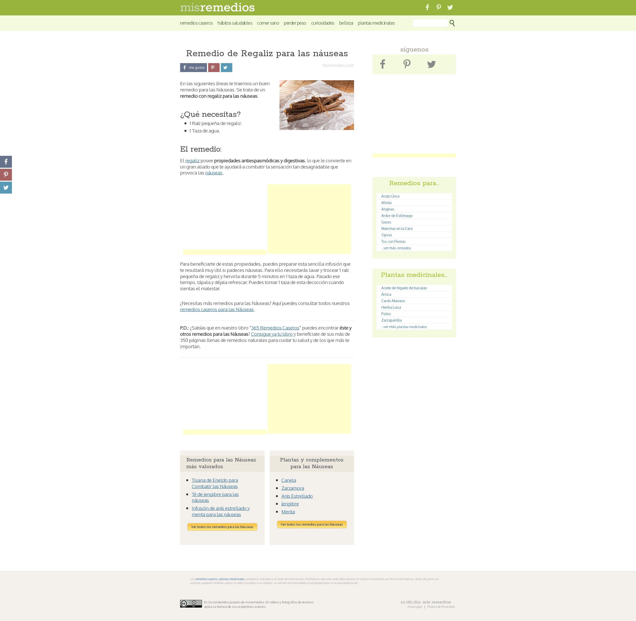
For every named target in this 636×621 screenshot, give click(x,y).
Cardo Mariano (393, 301)
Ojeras (386, 235)
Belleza (346, 23)
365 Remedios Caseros (275, 328)
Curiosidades (322, 23)
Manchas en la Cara (396, 228)
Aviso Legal (415, 607)
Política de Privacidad (441, 607)
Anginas (387, 209)
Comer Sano (268, 23)
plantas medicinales (231, 579)
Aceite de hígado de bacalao (404, 288)
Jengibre (290, 503)
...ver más (396, 248)
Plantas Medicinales (376, 23)
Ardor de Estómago (397, 215)
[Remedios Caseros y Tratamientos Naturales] (217, 10)
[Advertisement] (225, 219)
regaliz (192, 160)
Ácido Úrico (390, 196)
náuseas (213, 172)
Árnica (386, 294)
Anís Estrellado (297, 496)
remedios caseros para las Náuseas (217, 309)
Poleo (386, 314)
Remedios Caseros (196, 23)
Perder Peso (295, 23)
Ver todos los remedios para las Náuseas (222, 527)
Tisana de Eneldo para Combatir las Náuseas (215, 483)
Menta (288, 511)
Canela (288, 480)
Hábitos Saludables (235, 23)
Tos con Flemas (393, 241)
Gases (386, 222)
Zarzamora (292, 488)
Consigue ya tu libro (272, 334)
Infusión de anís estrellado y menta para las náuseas (221, 511)
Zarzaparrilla (391, 320)
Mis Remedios (437, 602)
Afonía (386, 203)
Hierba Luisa (391, 307)
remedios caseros (206, 579)
